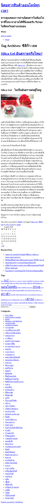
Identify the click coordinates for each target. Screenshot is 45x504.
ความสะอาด (36, 281)
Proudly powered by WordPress (12, 502)
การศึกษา (9, 338)
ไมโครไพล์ (9, 498)
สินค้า (20, 222)
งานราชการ (10, 352)
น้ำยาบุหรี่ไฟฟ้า (11, 401)
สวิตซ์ (17, 294)
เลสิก (7, 479)
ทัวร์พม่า (25, 283)
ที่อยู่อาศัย (9, 395)
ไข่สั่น (7, 493)
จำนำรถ (8, 363)
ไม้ (7, 304)
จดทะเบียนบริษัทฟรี (12, 357)
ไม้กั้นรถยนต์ (10, 495)
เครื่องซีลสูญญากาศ (6, 299)
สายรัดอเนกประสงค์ (13, 447)
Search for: (4, 307)
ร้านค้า (8, 430)
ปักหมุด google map (12, 414)
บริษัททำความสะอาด (27, 287)
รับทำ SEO (9, 425)
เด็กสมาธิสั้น (4, 302)
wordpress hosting (11, 325)
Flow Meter (9, 315)
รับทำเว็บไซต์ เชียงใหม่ (14, 428)
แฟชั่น (7, 490)
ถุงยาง (7, 384)
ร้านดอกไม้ (9, 433)
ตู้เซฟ (20, 283)
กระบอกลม (9, 327)
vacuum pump (10, 323)
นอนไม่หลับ (9, 287)
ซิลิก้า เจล (12, 283)
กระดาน (19, 281)
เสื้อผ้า (7, 482)
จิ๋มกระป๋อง (9, 365)
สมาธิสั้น (13, 294)
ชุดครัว (8, 371)
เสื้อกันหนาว (31, 302)
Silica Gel (22, 65)
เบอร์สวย (8, 476)
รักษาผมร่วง (10, 422)
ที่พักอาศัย (9, 392)
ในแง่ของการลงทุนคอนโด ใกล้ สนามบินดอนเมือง (24, 271)
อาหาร (7, 466)
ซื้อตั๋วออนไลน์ (10, 376)
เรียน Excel (10, 302)
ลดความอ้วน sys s (36, 290)
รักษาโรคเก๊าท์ (28, 290)
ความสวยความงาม (12, 346)
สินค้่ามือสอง (10, 452)
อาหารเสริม (9, 468)
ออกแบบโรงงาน (23, 294)
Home (7, 40)
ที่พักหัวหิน (30, 283)
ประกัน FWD (10, 411)
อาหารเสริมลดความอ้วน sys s (35, 294)
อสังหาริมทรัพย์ (11, 463)
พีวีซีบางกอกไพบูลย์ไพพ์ (18, 290)
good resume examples (13, 317)
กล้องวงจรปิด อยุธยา (13, 333)
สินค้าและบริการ (11, 455)
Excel (2, 281)
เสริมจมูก (16, 302)
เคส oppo (22, 299)
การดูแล (24, 281)
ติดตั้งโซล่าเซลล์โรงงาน (14, 382)
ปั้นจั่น (7, 417)
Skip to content (6, 36)
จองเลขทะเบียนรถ (12, 360)
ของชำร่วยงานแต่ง (12, 341)
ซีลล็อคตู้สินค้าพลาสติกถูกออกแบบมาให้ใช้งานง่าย (24, 260)
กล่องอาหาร (10, 336)
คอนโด (8, 349)
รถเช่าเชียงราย (11, 419)
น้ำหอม (19, 287)
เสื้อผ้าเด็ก (9, 484)
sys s (16, 281)
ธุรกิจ (7, 398)
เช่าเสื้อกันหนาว (39, 299)
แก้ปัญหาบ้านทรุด (12, 487)
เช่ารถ (29, 299)
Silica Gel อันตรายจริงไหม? (21, 53)
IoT (6, 280)
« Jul (2, 246)
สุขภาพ (8, 457)
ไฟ (6, 304)
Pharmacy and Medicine (13, 321)
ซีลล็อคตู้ (8, 373)
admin (18, 225)
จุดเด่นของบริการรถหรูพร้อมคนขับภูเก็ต (20, 263)
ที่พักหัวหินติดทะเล (37, 283)
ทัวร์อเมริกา (9, 390)
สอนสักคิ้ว (9, 441)
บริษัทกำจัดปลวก (11, 409)
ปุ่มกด (5, 290)
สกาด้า (5, 294)
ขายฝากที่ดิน (10, 344)
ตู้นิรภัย (17, 283)
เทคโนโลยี (9, 474)
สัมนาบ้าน (9, 444)
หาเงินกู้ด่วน (9, 460)
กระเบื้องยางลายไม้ (12, 330)
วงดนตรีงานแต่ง (11, 438)
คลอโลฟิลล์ (30, 281)
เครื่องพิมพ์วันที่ (11, 471)
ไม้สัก (10, 304)
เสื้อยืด (35, 302)
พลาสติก (10, 290)
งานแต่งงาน (9, 354)
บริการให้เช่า (10, 406)
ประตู (36, 287)
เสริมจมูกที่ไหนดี (23, 302)
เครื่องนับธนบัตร (15, 299)
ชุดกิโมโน (9, 368)
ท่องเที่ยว (8, 387)
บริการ (7, 403)
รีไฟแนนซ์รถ (10, 436)
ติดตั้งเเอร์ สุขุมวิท (12, 379)
